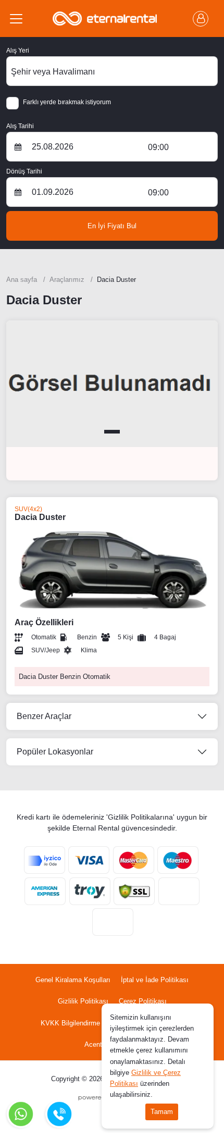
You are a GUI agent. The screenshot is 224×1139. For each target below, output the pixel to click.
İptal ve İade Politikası (155, 980)
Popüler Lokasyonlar (55, 751)
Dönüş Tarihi (24, 171)
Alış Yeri (17, 50)
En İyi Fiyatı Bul (112, 226)
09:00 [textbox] (158, 147)
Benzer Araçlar (44, 716)
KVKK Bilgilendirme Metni (80, 1023)
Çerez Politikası (143, 1001)
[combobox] (112, 71)
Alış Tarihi (20, 126)
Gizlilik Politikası (83, 1001)
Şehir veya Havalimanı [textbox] (53, 71)
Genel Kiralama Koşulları (72, 980)
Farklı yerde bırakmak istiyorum (67, 102)
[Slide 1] (112, 432)
